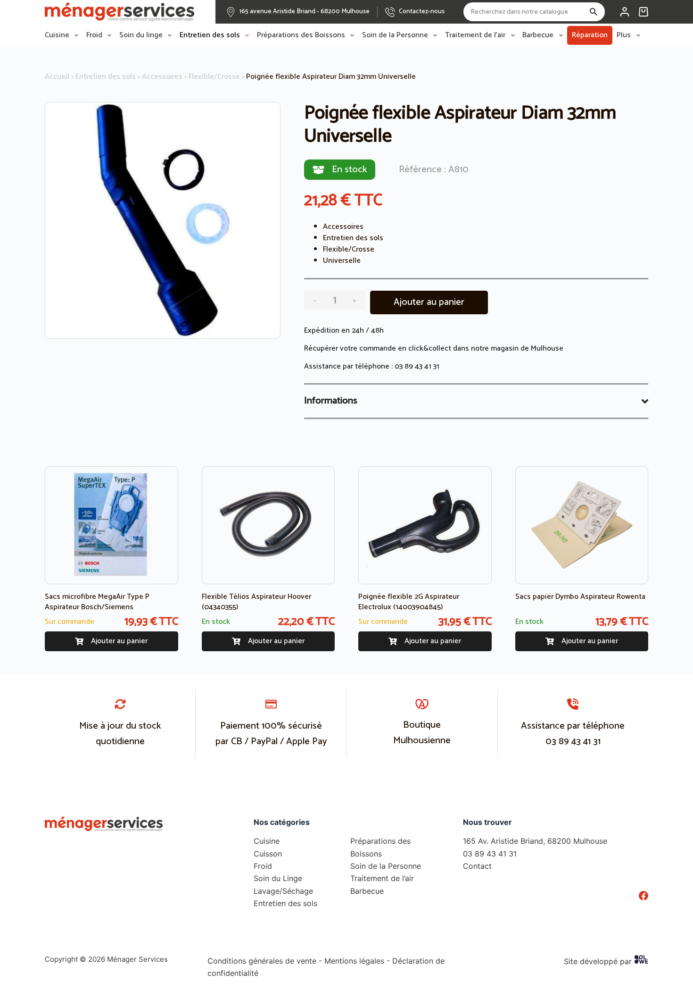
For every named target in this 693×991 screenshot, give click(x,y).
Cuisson (268, 853)
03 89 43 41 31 (417, 366)
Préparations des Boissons (301, 35)
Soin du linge (141, 35)
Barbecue (537, 35)
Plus (624, 35)
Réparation (590, 35)
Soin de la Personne (395, 35)
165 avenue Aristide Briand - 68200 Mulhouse (304, 11)
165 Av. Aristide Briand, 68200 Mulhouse (535, 841)
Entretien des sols (210, 35)
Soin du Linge (278, 878)
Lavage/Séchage (283, 891)
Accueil (57, 76)
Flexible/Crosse (214, 76)
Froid (94, 35)
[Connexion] (624, 12)
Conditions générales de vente (261, 961)
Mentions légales (354, 961)
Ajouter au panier (429, 302)
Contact (477, 866)
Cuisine (57, 35)
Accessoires (162, 76)
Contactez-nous (422, 11)
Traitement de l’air (475, 35)
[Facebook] (643, 895)
